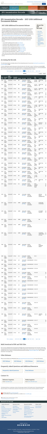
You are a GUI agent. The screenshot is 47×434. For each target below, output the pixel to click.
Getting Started (27, 406)
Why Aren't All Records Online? (28, 414)
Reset (44, 73)
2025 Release (6, 361)
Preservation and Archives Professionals (17, 409)
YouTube (25, 425)
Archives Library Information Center (6, 416)
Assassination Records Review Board (41, 43)
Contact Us (43, 1)
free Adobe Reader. (13, 392)
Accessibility (14, 429)
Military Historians (16, 407)
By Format (3, 407)
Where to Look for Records (29, 412)
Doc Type (29, 78)
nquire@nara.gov (9, 381)
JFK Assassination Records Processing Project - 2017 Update (15, 35)
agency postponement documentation (26, 358)
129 (26, 71)
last (39, 71)
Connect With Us (23, 423)
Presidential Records (5, 411)
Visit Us (33, 7)
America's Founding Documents (42, 7)
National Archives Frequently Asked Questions (29, 408)
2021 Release (40, 361)
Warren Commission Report (40, 35)
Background (40, 32)
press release (19, 42)
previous (11, 71)
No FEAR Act (34, 429)
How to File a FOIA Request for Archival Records (28, 417)
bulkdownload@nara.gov (34, 350)
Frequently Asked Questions (11, 370)
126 (20, 71)
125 (18, 71)
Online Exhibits (4, 417)
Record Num (5, 78)
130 (28, 71)
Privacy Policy (19, 429)
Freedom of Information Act (26, 429)
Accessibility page (28, 393)
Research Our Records (5, 8)
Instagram (21, 425)
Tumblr (23, 425)
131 (30, 71)
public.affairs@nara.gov (32, 381)
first (8, 71)
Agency (19, 78)
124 (16, 71)
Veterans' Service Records (14, 8)
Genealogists (15, 406)
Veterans (14, 412)
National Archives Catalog (6, 410)
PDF (23, 81)
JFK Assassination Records (17, 14)
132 (33, 71)
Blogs (27, 425)
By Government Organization (6, 408)
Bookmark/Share (37, 1)
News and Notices (38, 406)
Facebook (18, 425)
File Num (35, 78)
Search (44, 3)
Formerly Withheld (15, 78)
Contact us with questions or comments (7, 398)
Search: (24, 73)
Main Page (40, 31)
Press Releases (29, 370)
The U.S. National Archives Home (12, 2)
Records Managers (16, 411)
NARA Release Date (10, 77)
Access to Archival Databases (5, 413)
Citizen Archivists (30, 1)
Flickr (29, 425)
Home (3, 14)
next (37, 71)
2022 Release (29, 361)
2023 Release (17, 361)
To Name (40, 78)
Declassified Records (28, 411)
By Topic (3, 406)
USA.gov (38, 429)
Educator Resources (23, 8)
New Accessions (38, 407)
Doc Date (24, 78)
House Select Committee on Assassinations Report (41, 39)
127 (22, 71)
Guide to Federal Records (28, 409)
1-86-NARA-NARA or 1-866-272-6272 (23, 432)
